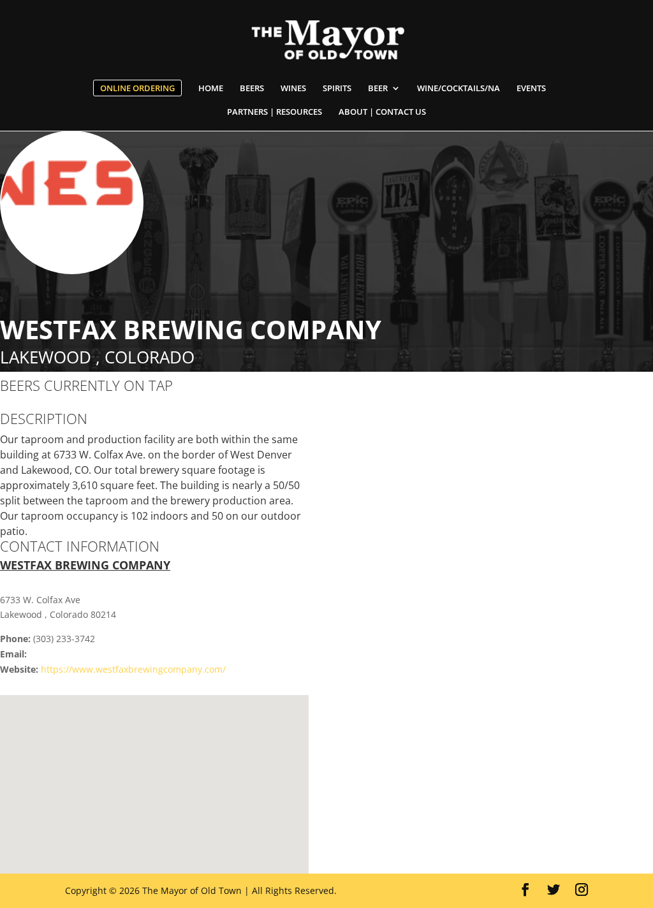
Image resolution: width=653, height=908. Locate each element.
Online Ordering (137, 88)
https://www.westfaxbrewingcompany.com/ (133, 669)
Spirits (337, 89)
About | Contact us (382, 112)
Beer (378, 89)
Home (210, 89)
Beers (252, 89)
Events (531, 89)
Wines (293, 89)
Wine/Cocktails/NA (458, 89)
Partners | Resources (274, 112)
